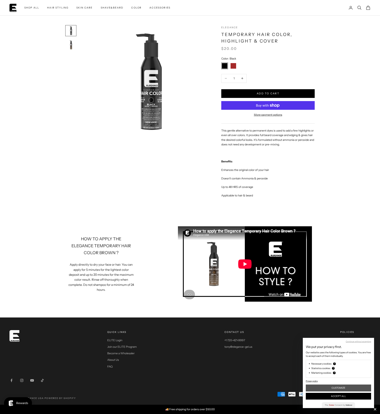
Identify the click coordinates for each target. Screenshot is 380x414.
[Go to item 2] (70, 44)
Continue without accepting (358, 341)
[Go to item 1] (70, 30)
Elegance (229, 27)
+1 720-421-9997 (234, 340)
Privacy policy (312, 381)
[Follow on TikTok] (42, 380)
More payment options (268, 115)
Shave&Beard (112, 7)
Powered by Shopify (60, 398)
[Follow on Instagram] (22, 380)
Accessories (159, 7)
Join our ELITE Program (122, 347)
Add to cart (268, 93)
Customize (338, 387)
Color (136, 7)
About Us (113, 360)
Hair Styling (57, 7)
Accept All (338, 396)
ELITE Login (114, 340)
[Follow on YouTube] (32, 380)
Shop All (31, 7)
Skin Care (84, 7)
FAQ (110, 366)
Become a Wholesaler (121, 353)
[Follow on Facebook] (11, 380)
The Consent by (338, 405)
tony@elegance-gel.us (238, 347)
